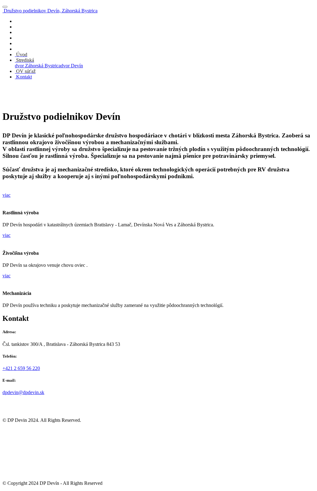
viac (6, 195)
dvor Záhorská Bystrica (38, 65)
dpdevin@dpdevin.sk (23, 392)
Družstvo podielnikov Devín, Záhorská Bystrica (51, 10)
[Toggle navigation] (4, 7)
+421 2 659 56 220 (21, 368)
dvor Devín (72, 65)
